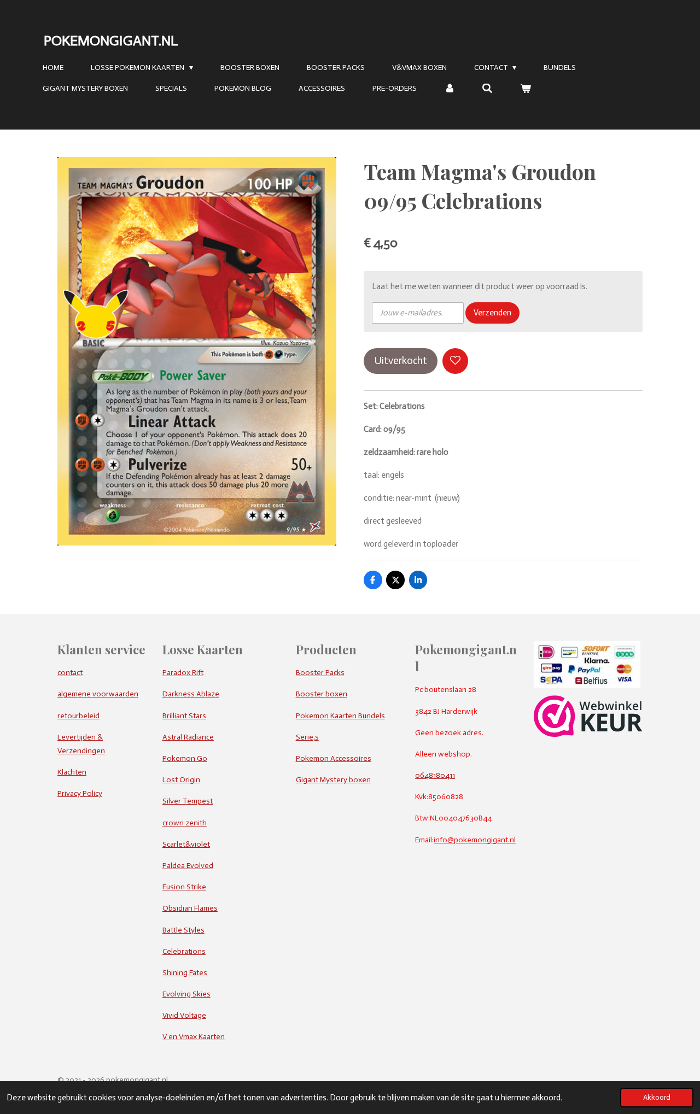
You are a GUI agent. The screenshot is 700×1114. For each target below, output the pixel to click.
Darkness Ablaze (190, 694)
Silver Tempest (187, 801)
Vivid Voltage (184, 1015)
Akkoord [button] (656, 1097)
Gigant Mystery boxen (333, 779)
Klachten (71, 772)
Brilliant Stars (184, 715)
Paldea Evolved (187, 865)
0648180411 (435, 775)
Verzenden (492, 313)
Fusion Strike (184, 887)
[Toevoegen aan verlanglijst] (455, 361)
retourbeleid (78, 715)
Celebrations (184, 951)
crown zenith (184, 823)
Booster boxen (321, 694)
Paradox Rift (182, 672)
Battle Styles (183, 930)
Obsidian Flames (190, 908)
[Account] (449, 88)
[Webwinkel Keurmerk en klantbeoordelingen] (588, 734)
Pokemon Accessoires (333, 758)
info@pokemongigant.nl (475, 840)
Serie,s (307, 737)
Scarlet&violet (186, 844)
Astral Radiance (188, 737)
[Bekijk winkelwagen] (525, 88)
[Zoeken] (487, 88)
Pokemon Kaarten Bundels (340, 715)
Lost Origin (181, 779)
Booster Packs (320, 672)
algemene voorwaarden (97, 694)
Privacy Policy (79, 793)
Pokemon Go (184, 758)
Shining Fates (184, 972)
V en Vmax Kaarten (193, 1036)
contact (70, 672)
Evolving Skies (186, 994)
